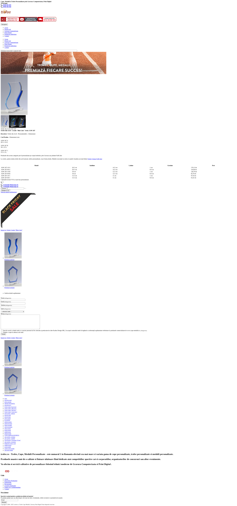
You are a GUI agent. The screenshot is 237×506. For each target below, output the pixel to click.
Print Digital (8, 32)
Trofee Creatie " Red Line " (10, 410)
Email (2, 301)
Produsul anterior (9, 259)
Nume (2, 298)
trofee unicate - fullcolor (9, 413)
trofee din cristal (7, 400)
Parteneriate (7, 482)
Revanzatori (7, 484)
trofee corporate (7, 402)
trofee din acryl (7, 405)
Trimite (3, 334)
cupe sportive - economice (10, 442)
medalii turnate (7, 432)
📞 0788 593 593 (6, 5)
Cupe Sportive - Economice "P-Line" (12, 440)
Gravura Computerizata (11, 31)
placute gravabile (8, 425)
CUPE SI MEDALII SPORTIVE (11, 435)
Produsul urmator (9, 287)
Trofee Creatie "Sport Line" (10, 407)
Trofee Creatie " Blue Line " (10, 408)
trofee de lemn (7, 417)
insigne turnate (7, 430)
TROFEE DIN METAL (9, 403)
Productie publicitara (10, 34)
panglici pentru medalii (9, 448)
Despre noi (7, 29)
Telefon (3, 305)
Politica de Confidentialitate (12, 487)
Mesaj (2, 314)
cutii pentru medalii (8, 450)
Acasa (6, 27)
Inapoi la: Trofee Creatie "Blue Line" (11, 230)
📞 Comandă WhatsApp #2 (9, 186)
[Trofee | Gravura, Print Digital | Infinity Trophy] (6, 13)
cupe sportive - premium (9, 437)
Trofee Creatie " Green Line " (10, 412)
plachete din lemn (8, 423)
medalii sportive (7, 445)
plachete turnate (7, 433)
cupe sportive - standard (9, 438)
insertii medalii (7, 447)
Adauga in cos (5, 190)
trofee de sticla (7, 415)
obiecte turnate (7, 428)
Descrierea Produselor (10, 481)
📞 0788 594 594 (6, 7)
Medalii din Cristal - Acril (10, 443)
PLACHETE (7, 420)
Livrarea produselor (10, 486)
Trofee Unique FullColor (95, 159)
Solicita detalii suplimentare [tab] (12, 293)
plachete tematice (8, 422)
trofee (5, 398)
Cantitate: (4, 188)
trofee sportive (7, 418)
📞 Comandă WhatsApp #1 (9, 185)
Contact (6, 36)
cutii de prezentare (8, 427)
